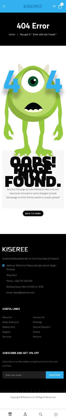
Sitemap (37, 322)
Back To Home (33, 213)
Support (6, 332)
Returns (37, 336)
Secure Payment (41, 327)
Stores (36, 332)
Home (12, 34)
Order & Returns (10, 322)
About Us (7, 317)
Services (6, 336)
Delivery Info (8, 327)
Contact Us (39, 317)
